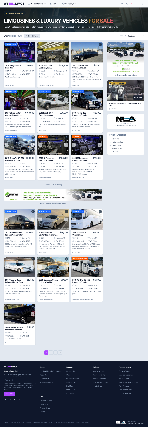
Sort (121, 36)
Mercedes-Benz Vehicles (128, 382)
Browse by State (98, 375)
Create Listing (45, 408)
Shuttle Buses (115, 148)
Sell (54, 4)
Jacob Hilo (75, 85)
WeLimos (14, 3)
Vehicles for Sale (37, 4)
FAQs (68, 375)
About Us (43, 375)
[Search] (122, 4)
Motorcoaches (116, 142)
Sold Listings (97, 386)
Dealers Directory (99, 378)
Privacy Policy (71, 382)
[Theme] (127, 4)
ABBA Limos (42, 130)
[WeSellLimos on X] (5, 399)
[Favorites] (132, 4)
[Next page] (60, 352)
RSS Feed (70, 393)
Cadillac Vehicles (125, 389)
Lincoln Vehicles (125, 393)
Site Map (69, 386)
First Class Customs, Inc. (46, 85)
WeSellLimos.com (22, 422)
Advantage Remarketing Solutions (82, 299)
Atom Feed (70, 389)
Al (5, 342)
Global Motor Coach (11, 130)
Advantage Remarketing (126, 75)
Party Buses (115, 145)
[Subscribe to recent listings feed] (19, 399)
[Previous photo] (6, 52)
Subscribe (9, 394)
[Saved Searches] (137, 4)
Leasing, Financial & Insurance (51, 371)
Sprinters (114, 139)
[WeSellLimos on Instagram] (10, 399)
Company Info (70, 4)
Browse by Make (98, 371)
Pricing (42, 412)
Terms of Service (72, 378)
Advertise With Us (46, 382)
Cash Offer (44, 404)
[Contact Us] (15, 399)
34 (55, 352)
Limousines (114, 152)
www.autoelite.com (45, 177)
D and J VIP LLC (9, 85)
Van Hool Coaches (126, 375)
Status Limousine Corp (12, 299)
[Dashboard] (142, 4)
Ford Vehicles (124, 386)
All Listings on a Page (100, 382)
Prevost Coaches (125, 371)
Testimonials (44, 378)
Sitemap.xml (85, 422)
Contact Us (70, 371)
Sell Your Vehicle (46, 401)
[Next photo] (32, 52)
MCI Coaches (124, 378)
